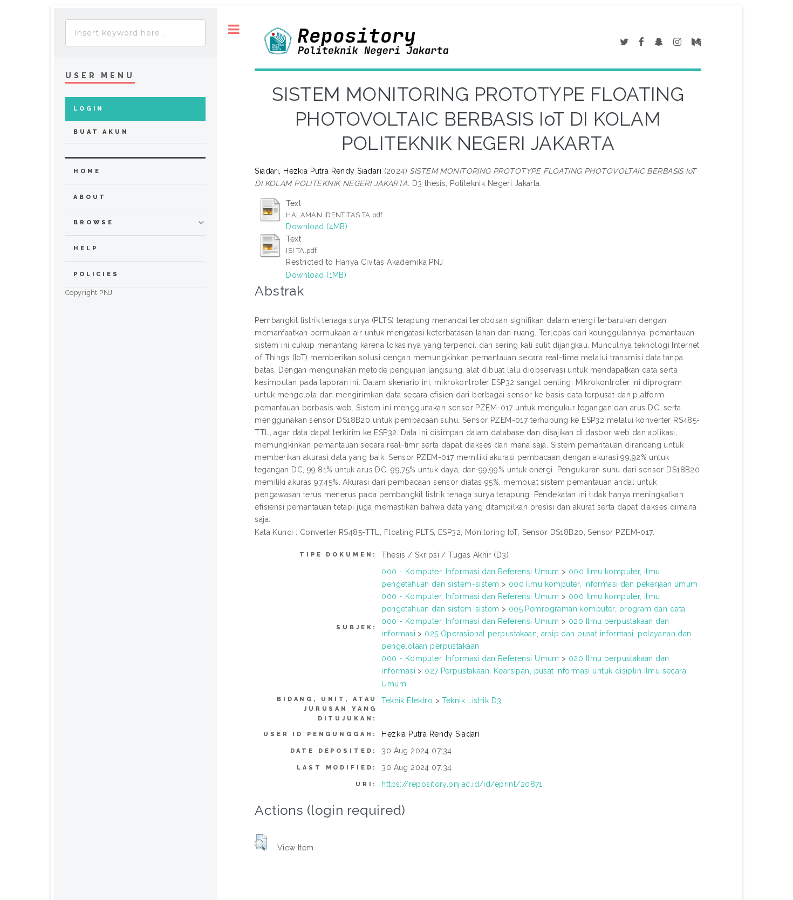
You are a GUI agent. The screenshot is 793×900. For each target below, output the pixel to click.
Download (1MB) (316, 275)
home (86, 171)
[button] (261, 842)
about (89, 197)
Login (88, 108)
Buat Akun (101, 131)
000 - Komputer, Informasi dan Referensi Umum (470, 571)
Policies (96, 274)
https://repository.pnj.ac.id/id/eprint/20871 (461, 784)
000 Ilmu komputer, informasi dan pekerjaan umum (603, 584)
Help (85, 248)
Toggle (234, 29)
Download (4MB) (316, 226)
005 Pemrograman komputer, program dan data (597, 608)
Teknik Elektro (407, 700)
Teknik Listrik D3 (471, 700)
